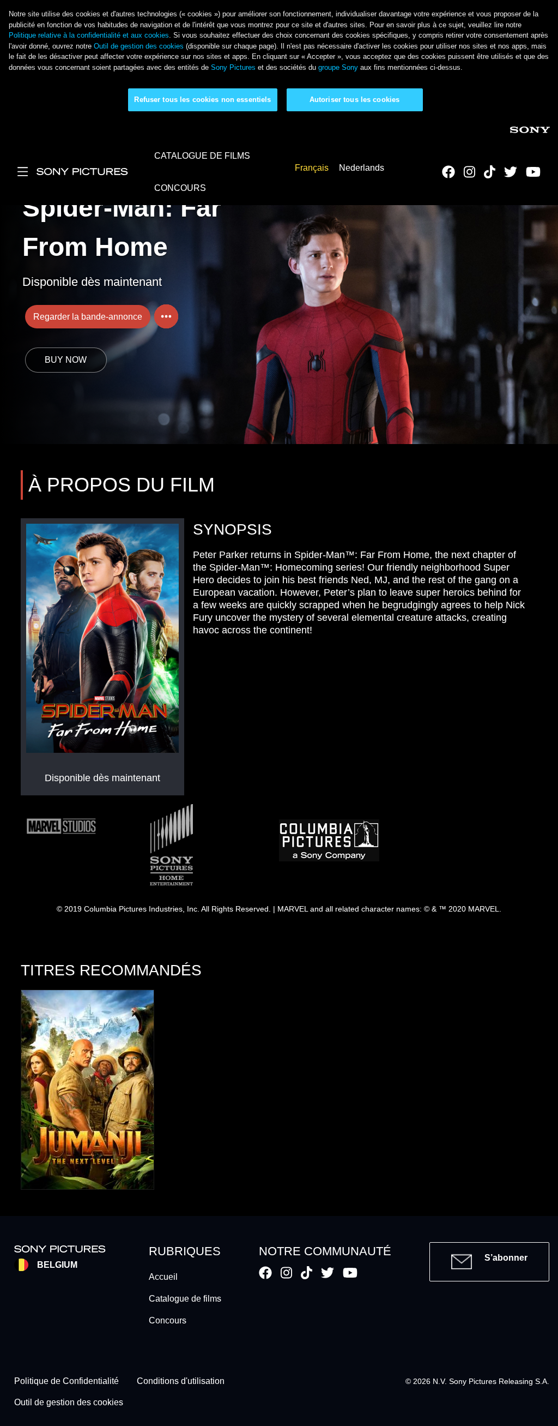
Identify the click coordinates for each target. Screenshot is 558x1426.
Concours (167, 1320)
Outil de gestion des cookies (139, 46)
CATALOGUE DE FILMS (202, 155)
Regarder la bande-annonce (87, 316)
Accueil (163, 1276)
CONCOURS (180, 188)
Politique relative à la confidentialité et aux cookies (89, 35)
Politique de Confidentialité (66, 1381)
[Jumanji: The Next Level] (87, 1090)
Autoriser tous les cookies (354, 99)
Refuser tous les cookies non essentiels (202, 99)
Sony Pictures (233, 67)
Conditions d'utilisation (181, 1381)
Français (312, 168)
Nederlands (361, 168)
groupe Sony (338, 67)
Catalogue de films (185, 1298)
